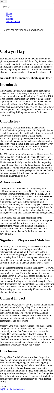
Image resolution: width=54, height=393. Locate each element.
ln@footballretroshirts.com (12, 389)
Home (9, 13)
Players (9, 18)
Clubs (9, 16)
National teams (13, 21)
